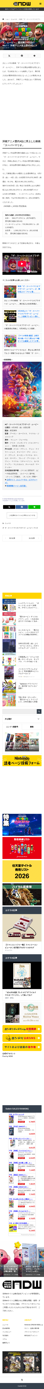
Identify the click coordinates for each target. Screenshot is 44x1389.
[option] (11, 1259)
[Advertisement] (22, 111)
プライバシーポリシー (31, 1332)
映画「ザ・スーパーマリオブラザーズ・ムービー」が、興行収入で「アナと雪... (29, 289)
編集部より (6, 1343)
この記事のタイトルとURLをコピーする (22, 515)
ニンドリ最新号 (12, 727)
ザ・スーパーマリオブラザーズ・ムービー (19, 528)
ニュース (13, 47)
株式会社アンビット (31, 1335)
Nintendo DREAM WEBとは (33, 1325)
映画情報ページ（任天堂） (17, 486)
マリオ (35, 528)
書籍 (31, 727)
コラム (4, 1339)
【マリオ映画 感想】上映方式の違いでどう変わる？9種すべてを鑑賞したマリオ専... (29, 338)
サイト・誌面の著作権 (31, 1328)
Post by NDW (7, 1056)
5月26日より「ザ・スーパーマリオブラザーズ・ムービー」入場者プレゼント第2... (29, 313)
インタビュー (6, 1332)
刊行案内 (5, 1335)
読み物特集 (6, 1328)
